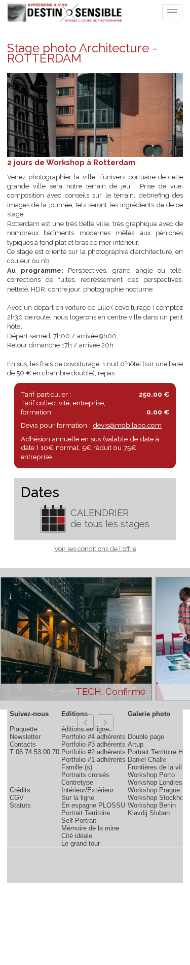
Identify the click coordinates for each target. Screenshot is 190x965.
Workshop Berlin (152, 805)
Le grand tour (80, 843)
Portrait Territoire (85, 813)
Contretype (77, 782)
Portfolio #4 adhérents (93, 737)
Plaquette (23, 729)
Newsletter (25, 737)
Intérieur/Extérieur (87, 790)
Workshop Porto (151, 775)
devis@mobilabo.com (127, 425)
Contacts (23, 744)
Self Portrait (78, 820)
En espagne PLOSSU (93, 805)
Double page (146, 737)
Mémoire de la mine (90, 828)
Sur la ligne (77, 797)
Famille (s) (76, 767)
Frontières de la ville (157, 767)
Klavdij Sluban (149, 813)
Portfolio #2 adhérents (93, 752)
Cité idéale (76, 836)
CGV (17, 797)
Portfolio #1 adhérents (93, 759)
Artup (135, 744)
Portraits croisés (85, 775)
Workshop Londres (155, 782)
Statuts (20, 805)
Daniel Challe (147, 759)
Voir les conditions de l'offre (95, 549)
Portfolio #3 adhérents (93, 744)
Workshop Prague (154, 790)
